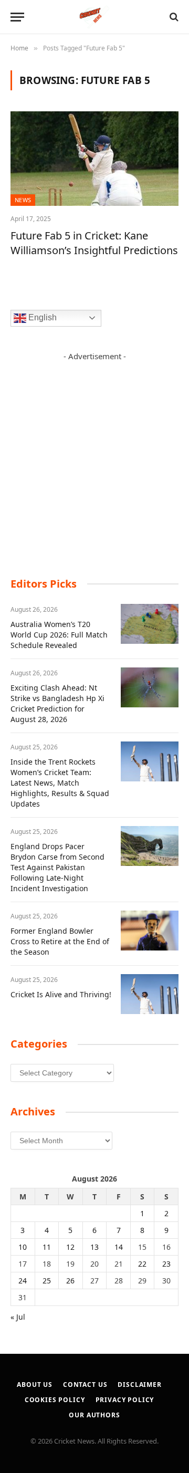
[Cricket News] (94, 17)
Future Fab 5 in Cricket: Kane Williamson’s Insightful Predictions (94, 242)
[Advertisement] (94, 456)
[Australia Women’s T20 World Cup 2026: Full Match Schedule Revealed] (149, 624)
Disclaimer (139, 1384)
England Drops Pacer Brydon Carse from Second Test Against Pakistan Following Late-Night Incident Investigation (57, 867)
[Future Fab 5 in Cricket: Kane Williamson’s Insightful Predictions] (94, 158)
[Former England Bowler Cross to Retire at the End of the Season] (149, 930)
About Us (34, 1384)
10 (22, 1247)
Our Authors (94, 1415)
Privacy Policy (125, 1399)
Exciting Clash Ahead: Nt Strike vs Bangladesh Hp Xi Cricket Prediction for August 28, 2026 (57, 703)
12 (70, 1247)
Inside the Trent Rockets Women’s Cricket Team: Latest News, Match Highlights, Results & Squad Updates (59, 783)
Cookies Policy (55, 1399)
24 (22, 1281)
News (23, 200)
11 (47, 1247)
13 (94, 1247)
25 (47, 1281)
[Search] (172, 17)
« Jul (17, 1317)
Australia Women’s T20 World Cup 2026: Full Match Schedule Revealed (59, 634)
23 (166, 1264)
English (41, 317)
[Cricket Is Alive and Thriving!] (149, 994)
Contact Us (85, 1384)
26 (70, 1281)
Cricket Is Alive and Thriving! (60, 994)
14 (118, 1247)
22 (142, 1264)
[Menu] (17, 17)
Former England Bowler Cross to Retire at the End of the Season (59, 941)
